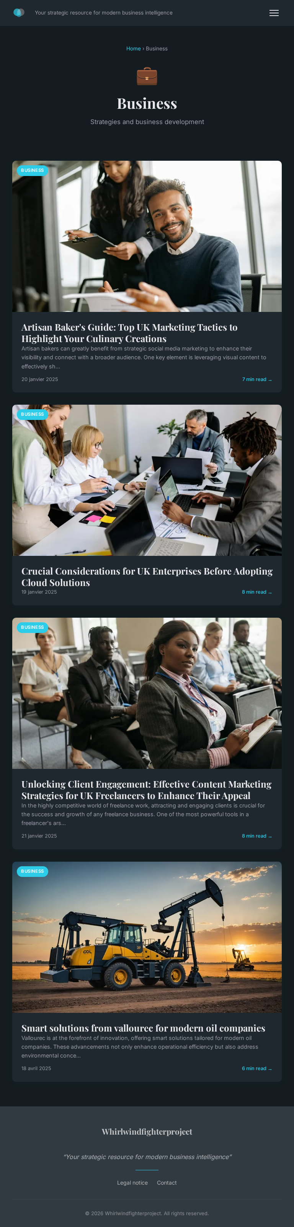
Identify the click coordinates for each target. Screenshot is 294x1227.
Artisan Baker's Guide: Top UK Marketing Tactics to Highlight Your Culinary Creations (129, 332)
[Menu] (274, 13)
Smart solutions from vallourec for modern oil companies (143, 1028)
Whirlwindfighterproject (147, 1131)
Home (133, 48)
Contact (167, 1182)
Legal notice (132, 1182)
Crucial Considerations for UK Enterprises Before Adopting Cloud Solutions (147, 576)
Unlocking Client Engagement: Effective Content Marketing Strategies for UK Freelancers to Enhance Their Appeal (146, 789)
